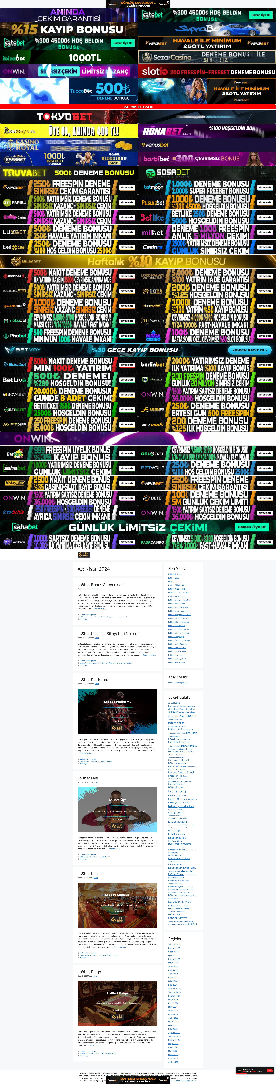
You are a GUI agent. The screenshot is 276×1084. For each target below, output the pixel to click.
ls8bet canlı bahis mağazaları (176, 757)
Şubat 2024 (173, 1011)
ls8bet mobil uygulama (179, 844)
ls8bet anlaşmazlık (188, 729)
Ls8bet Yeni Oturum (176, 604)
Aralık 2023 (173, 1018)
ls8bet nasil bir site (176, 850)
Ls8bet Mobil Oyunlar (177, 596)
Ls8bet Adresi (174, 574)
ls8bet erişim (94, 761)
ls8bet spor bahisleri (178, 880)
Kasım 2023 (173, 1022)
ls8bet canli (172, 749)
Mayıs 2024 (173, 999)
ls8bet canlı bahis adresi (175, 755)
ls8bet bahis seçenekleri (179, 739)
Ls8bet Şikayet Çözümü (178, 622)
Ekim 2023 (172, 1025)
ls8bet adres (176, 722)
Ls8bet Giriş (173, 578)
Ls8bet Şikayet (177, 917)
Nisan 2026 (173, 952)
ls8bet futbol (182, 779)
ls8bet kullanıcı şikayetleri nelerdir (120, 663)
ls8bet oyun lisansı (191, 850)
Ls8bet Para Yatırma (99, 955)
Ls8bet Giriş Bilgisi (176, 637)
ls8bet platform (172, 862)
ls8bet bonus (189, 745)
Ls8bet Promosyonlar (88, 615)
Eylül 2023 (172, 1029)
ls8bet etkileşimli (173, 779)
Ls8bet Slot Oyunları (177, 659)
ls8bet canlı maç (191, 766)
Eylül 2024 (172, 985)
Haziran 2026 (174, 948)
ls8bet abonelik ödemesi (98, 663)
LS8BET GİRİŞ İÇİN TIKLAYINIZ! (138, 107)
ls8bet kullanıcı (85, 955)
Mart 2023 (172, 1051)
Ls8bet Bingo (89, 972)
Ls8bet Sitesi (176, 874)
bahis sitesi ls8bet (177, 706)
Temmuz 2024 (174, 992)
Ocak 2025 (173, 970)
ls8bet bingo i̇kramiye (174, 746)
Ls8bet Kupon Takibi (177, 589)
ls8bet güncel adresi (181, 806)
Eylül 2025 (172, 955)
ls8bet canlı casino (177, 763)
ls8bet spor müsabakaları (175, 883)
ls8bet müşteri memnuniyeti (175, 847)
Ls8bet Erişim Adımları (178, 611)
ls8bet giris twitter (176, 784)
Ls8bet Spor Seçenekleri (178, 629)
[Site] (69, 187)
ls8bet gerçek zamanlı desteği (179, 782)
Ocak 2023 (173, 1058)
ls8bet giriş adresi (177, 795)
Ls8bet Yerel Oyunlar (177, 648)
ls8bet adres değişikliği (177, 726)
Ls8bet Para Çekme (179, 858)
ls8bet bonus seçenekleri (89, 617)
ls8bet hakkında (86, 857)
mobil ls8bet (105, 857)
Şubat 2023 (173, 1055)
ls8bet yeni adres (174, 898)
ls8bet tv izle (173, 892)
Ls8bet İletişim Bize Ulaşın (179, 615)
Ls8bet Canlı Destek (177, 766)
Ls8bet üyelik (174, 914)
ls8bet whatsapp (176, 895)
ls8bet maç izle (177, 837)
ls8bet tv (171, 890)
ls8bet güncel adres (178, 802)
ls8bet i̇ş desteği (189, 825)
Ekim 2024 (172, 981)
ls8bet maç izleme (175, 841)
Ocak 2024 (173, 1014)
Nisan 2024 (173, 1003)
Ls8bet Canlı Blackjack (178, 651)
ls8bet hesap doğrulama (177, 818)
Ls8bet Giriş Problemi (177, 585)
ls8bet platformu (106, 761)
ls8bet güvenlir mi (176, 812)
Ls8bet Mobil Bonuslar (178, 644)
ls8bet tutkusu (189, 886)
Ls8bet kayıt (103, 617)
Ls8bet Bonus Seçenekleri (101, 584)
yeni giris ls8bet (190, 924)
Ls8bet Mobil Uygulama (178, 633)
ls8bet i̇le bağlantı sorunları (175, 825)
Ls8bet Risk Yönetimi (177, 662)
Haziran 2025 (174, 959)
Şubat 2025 (173, 966)
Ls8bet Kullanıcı (92, 873)
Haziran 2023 (174, 1040)
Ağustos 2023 (174, 1033)
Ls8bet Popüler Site (176, 626)
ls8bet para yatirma (175, 853)
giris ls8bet (173, 712)
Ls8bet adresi (85, 1053)
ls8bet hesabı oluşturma (174, 815)
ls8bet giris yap (176, 787)
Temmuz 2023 (174, 1036)
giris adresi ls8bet (176, 709)
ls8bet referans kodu (174, 871)
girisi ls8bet (84, 663)
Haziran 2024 (174, 996)
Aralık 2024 (173, 974)
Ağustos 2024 (174, 988)
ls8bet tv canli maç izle (184, 890)
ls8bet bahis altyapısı (174, 736)
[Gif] (138, 261)
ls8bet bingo (95, 1053)
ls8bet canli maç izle (185, 749)
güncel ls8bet (173, 716)
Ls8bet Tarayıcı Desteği (178, 618)
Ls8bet (171, 581)
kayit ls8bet (188, 716)
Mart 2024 (172, 1007)
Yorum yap (84, 619)
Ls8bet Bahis (189, 732)
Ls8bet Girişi (175, 799)
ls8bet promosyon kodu (182, 867)
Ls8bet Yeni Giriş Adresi (179, 909)
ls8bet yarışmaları (191, 895)
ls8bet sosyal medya (176, 878)
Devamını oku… (101, 609)
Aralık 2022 (173, 1062)
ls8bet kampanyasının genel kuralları (178, 828)
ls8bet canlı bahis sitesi (178, 760)
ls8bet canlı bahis (187, 752)
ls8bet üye (96, 857)
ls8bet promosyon (176, 864)
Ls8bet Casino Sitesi (181, 772)
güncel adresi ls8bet (187, 712)
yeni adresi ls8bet (175, 924)
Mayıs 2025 (173, 963)
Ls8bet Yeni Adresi (179, 901)
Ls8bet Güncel (190, 799)
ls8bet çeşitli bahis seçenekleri (176, 911)
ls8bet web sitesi (185, 892)
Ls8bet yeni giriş (178, 905)
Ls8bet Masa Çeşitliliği (178, 607)
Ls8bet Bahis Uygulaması (179, 640)
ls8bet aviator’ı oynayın (174, 733)
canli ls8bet (191, 706)
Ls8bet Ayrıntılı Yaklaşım (178, 593)
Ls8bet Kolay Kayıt (176, 655)
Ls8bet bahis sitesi (178, 742)
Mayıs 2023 (173, 1044)
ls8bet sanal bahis (187, 871)
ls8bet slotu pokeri (190, 874)
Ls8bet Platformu (93, 679)
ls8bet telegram (112, 955)
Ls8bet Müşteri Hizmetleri (179, 600)
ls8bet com (173, 776)
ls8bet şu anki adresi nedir (118, 617)
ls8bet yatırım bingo (108, 1053)
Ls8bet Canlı (84, 761)
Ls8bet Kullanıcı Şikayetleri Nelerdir (109, 633)
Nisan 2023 (173, 1047)
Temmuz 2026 (174, 944)
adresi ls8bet (174, 703)
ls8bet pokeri (181, 862)
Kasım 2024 (173, 977)
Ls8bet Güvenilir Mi (175, 810)
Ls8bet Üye (88, 778)
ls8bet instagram (178, 821)
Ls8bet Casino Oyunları (177, 769)
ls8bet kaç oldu (176, 834)
